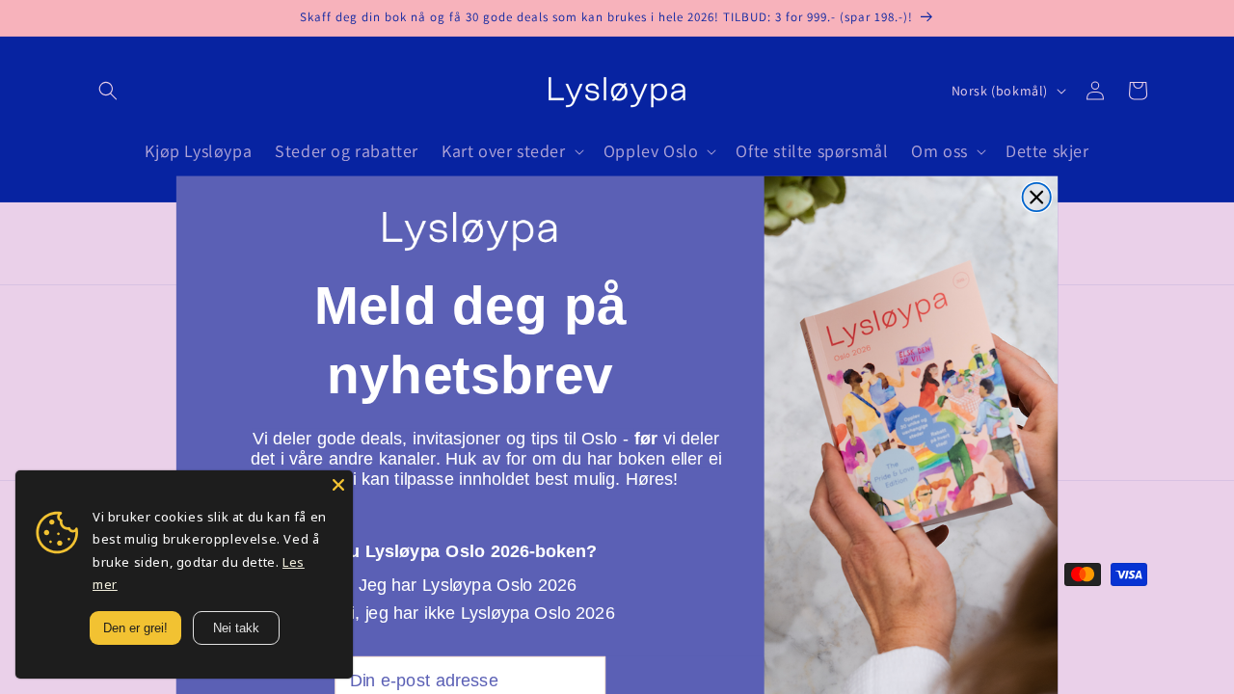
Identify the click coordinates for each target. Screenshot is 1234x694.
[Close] (338, 484)
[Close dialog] (1037, 197)
